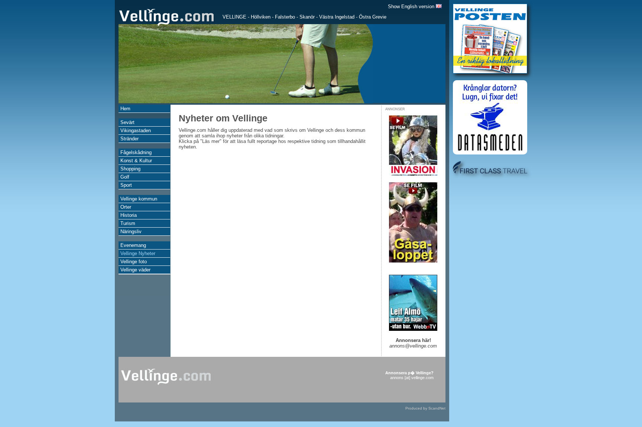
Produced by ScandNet (425, 408)
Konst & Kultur (136, 160)
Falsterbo (285, 17)
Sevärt (127, 122)
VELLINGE (234, 17)
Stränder (129, 138)
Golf (124, 177)
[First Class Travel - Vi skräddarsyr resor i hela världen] (490, 172)
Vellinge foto (133, 261)
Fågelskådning (136, 152)
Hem (125, 108)
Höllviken (260, 17)
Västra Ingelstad (336, 17)
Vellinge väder (135, 270)
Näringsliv (131, 231)
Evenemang (133, 245)
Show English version (412, 6)
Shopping (130, 169)
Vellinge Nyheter (137, 253)
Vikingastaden (135, 130)
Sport (126, 185)
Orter (125, 207)
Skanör (307, 17)
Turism (127, 223)
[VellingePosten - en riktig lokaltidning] (490, 72)
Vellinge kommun (138, 199)
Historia (128, 215)
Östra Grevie (372, 17)
